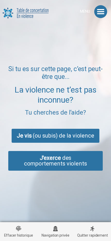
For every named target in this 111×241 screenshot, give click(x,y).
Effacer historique (18, 235)
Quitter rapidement (92, 235)
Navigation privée (55, 235)
